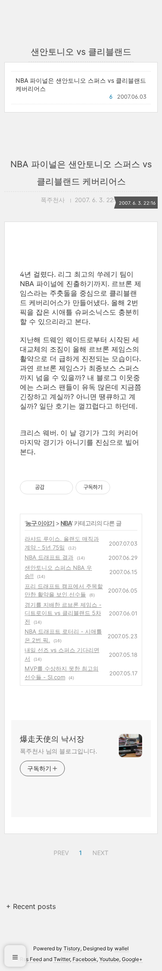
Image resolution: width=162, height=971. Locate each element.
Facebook (85, 959)
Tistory (72, 948)
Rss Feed (31, 959)
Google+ (132, 959)
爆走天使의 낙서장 (52, 738)
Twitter (62, 959)
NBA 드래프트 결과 (49, 557)
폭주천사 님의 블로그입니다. (58, 751)
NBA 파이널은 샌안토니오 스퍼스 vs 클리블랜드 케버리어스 (81, 84)
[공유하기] (52, 487)
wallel (121, 948)
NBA (66, 523)
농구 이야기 (39, 523)
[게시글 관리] (63, 487)
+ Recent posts (31, 906)
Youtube (109, 959)
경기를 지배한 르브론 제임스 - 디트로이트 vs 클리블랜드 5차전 (63, 613)
